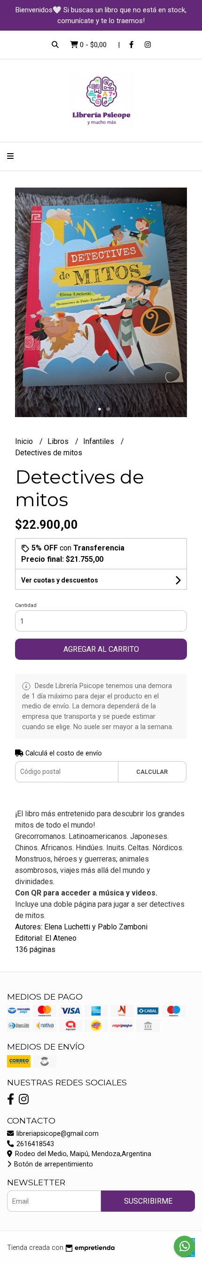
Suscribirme (148, 1201)
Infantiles (99, 441)
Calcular (152, 771)
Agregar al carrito (101, 649)
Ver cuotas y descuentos (59, 580)
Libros (58, 441)
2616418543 (34, 1144)
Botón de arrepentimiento (52, 1164)
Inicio (25, 441)
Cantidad (26, 605)
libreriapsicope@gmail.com (57, 1134)
